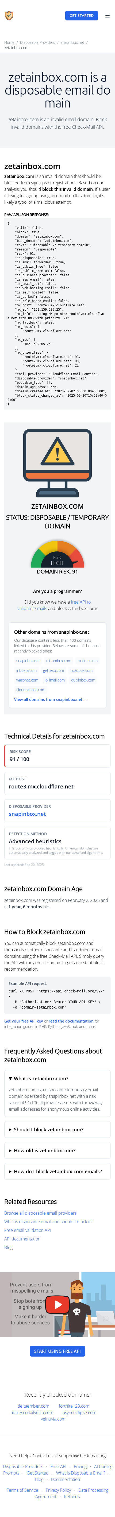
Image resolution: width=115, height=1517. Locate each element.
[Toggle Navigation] (107, 15)
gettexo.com (53, 670)
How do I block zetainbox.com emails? (58, 1171)
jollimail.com (55, 680)
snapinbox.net (72, 42)
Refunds (72, 1497)
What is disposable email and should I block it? (48, 1222)
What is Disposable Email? (80, 1473)
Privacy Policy (58, 1490)
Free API (58, 1466)
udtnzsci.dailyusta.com (31, 1412)
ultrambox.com (58, 660)
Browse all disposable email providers (40, 1213)
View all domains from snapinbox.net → (50, 699)
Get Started (38, 1473)
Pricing (80, 1466)
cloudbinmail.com (30, 689)
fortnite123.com (74, 1406)
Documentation (65, 1479)
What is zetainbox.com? (41, 1078)
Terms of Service (22, 1490)
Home (9, 42)
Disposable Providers (37, 42)
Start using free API (57, 1351)
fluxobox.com (81, 670)
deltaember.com (33, 1406)
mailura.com (88, 660)
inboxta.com (26, 670)
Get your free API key (23, 1021)
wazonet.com (27, 680)
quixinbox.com (83, 680)
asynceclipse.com (79, 1412)
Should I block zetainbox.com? (48, 1129)
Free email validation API (27, 1230)
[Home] (9, 15)
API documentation (22, 1239)
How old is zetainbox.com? (44, 1150)
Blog (8, 1247)
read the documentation (71, 1021)
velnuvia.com (53, 1419)
